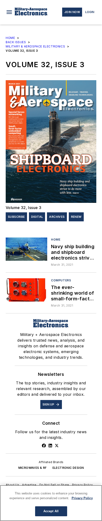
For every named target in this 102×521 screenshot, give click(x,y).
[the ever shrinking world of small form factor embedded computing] (26, 289)
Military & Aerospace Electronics (35, 46)
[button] (9, 12)
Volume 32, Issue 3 (23, 207)
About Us (12, 485)
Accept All (51, 511)
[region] (51, 503)
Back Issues (16, 42)
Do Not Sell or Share (54, 485)
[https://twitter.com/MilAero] (56, 445)
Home (10, 38)
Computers (61, 280)
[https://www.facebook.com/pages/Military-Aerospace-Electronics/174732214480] (44, 445)
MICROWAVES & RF (32, 468)
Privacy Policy (82, 485)
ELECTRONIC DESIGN (68, 468)
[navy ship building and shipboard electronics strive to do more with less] (26, 248)
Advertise (29, 485)
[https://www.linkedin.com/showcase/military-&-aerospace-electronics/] (50, 445)
